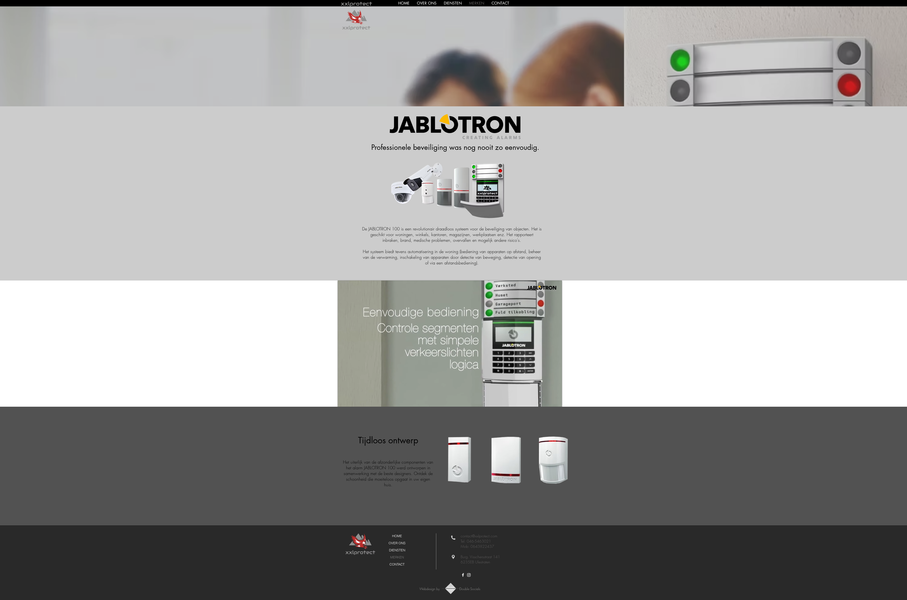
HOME (397, 536)
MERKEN (397, 557)
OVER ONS (397, 543)
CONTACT (397, 564)
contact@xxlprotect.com (479, 536)
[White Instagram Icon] (468, 575)
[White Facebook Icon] (463, 575)
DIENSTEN (397, 550)
